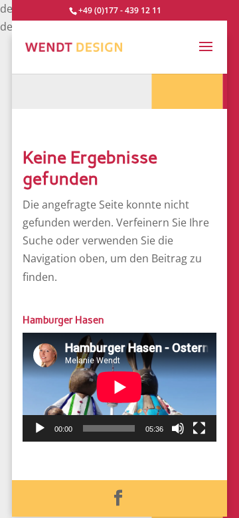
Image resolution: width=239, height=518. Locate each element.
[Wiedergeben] (39, 428)
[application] (119, 387)
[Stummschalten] (178, 428)
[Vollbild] (199, 428)
